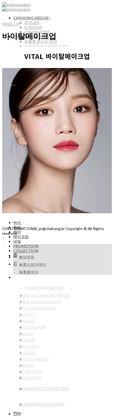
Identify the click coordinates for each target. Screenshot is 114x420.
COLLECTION (25, 250)
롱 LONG (26, 334)
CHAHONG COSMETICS (44, 388)
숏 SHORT (27, 314)
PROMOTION (25, 246)
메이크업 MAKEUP (34, 359)
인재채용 (26, 257)
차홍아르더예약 (32, 264)
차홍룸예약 (28, 272)
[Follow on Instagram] (15, 413)
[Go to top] (3, 238)
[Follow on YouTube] (19, 413)
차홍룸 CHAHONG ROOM (40, 302)
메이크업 (21, 236)
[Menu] (15, 255)
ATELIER (31, 22)
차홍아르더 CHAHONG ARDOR (44, 295)
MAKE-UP (11, 24)
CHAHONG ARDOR (30, 17)
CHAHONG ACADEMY (42, 404)
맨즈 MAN (27, 340)
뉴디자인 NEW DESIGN (37, 308)
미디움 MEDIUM (32, 327)
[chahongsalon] (16, 7)
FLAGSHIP (33, 27)
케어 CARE (27, 353)
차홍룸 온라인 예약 (40, 41)
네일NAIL (26, 365)
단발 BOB (26, 321)
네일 (17, 241)
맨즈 (17, 222)
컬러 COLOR (29, 346)
